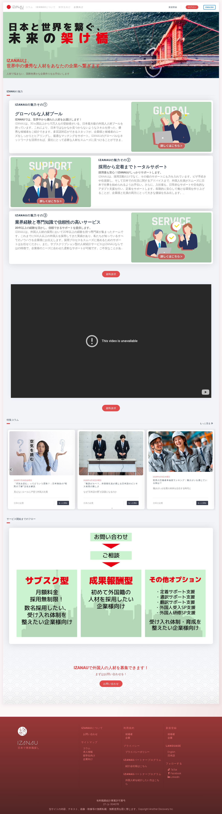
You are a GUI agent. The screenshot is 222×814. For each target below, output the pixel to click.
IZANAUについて (46, 7)
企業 (127, 737)
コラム (29, 7)
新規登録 (173, 7)
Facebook (175, 773)
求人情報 (88, 751)
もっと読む (63, 503)
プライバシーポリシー (137, 751)
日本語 (171, 755)
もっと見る (205, 423)
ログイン (192, 7)
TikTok (173, 769)
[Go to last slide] (11, 469)
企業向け (78, 7)
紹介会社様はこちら (136, 766)
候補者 (129, 734)
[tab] (110, 508)
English (209, 7)
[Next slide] (211, 469)
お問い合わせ (90, 734)
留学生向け (65, 7)
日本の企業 (19, 503)
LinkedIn (174, 777)
